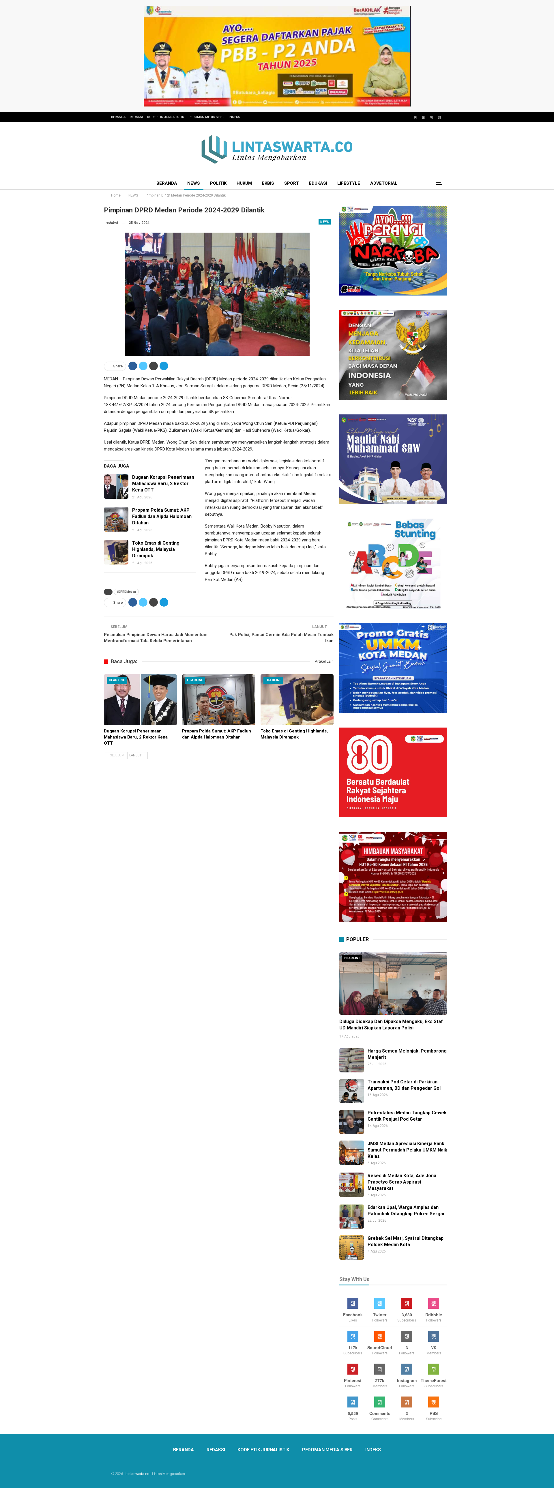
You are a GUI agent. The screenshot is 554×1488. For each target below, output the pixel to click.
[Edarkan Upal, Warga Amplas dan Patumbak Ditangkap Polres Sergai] (351, 1216)
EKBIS (268, 183)
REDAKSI (136, 117)
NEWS (193, 183)
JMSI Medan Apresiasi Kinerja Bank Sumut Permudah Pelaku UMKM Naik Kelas (407, 1150)
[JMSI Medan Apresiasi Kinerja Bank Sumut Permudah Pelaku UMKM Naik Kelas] (351, 1153)
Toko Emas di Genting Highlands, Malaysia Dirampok (155, 549)
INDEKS (234, 117)
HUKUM (244, 183)
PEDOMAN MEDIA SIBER (206, 117)
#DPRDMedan (126, 591)
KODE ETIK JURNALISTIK (165, 117)
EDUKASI (318, 183)
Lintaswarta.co (137, 1474)
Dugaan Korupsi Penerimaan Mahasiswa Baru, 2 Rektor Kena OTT (163, 483)
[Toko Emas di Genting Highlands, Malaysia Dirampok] (116, 552)
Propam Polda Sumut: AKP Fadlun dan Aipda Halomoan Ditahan (162, 516)
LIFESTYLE (348, 183)
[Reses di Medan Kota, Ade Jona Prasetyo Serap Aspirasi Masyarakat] (351, 1185)
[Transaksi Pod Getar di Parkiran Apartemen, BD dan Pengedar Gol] (351, 1091)
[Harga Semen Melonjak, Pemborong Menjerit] (351, 1060)
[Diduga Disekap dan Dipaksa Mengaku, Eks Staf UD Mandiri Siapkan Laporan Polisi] (393, 983)
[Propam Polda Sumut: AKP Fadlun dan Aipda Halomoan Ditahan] (116, 519)
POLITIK (218, 183)
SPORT (291, 183)
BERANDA (118, 117)
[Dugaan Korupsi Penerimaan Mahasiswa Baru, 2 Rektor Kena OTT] (116, 486)
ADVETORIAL (384, 183)
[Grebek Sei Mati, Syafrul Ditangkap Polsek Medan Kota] (351, 1247)
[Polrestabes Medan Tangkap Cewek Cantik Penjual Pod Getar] (351, 1122)
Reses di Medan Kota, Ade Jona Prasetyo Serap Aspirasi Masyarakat (402, 1182)
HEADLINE (117, 680)
